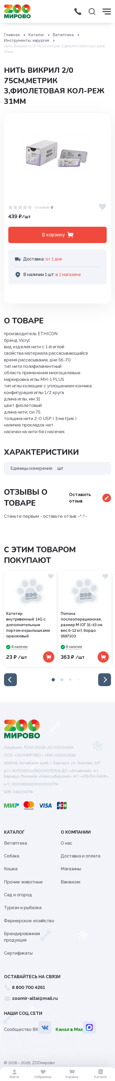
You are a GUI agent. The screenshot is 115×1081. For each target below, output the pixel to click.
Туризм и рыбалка (22, 907)
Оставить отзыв (80, 498)
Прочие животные (23, 882)
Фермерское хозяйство (29, 920)
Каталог (36, 35)
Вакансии (70, 882)
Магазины (71, 868)
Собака (11, 856)
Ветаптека (63, 35)
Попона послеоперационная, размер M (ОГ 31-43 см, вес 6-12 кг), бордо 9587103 (82, 624)
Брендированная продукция (22, 937)
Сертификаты (18, 953)
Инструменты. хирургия (26, 40)
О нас (66, 843)
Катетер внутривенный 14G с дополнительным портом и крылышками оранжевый (28, 624)
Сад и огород (18, 894)
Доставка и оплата (80, 856)
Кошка (10, 868)
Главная (12, 35)
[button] (10, 679)
